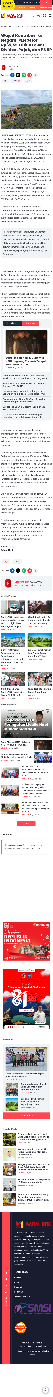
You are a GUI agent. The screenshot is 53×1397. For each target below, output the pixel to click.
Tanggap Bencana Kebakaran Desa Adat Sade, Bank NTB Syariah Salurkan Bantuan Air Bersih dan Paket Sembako (34, 1167)
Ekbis (11, 26)
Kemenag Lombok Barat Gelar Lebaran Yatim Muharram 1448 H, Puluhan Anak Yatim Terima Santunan (33, 1087)
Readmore (25, 1116)
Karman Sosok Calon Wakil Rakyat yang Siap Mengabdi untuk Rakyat (32, 1152)
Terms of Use (25, 1346)
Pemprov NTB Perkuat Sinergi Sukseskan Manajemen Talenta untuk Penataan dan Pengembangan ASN (33, 1197)
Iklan (6, 733)
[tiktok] (6, 1279)
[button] (20, 92)
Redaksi (22, 8)
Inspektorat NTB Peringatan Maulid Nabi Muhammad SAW (26, 725)
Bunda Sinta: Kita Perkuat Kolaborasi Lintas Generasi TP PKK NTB (25, 384)
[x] (18, 75)
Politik (21, 1158)
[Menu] (44, 15)
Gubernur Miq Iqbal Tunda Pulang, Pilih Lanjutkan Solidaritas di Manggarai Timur (24, 392)
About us (25, 1343)
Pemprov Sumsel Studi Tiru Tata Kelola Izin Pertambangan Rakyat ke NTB (24, 400)
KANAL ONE (36, 1351)
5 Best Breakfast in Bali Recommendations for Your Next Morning (39, 620)
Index (26, 823)
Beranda (4, 26)
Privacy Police (40, 1346)
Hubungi (32, 8)
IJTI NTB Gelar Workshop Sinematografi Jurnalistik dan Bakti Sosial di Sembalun (23, 416)
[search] (33, 16)
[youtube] (6, 1292)
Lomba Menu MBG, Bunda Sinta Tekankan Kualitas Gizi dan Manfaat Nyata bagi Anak (25, 377)
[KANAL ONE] (12, 15)
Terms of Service (45, 8)
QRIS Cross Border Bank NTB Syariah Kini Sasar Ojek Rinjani (12, 692)
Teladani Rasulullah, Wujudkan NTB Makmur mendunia (34, 1181)
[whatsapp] (24, 75)
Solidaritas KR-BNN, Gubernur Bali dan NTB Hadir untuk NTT (24, 408)
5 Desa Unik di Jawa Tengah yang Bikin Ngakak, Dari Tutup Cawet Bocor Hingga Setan (33, 1137)
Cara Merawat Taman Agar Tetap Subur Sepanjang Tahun (39, 653)
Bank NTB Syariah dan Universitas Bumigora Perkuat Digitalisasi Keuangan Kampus (12, 622)
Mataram (4, 760)
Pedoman (18, 1292)
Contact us (37, 1343)
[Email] (29, 75)
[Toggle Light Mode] (38, 15)
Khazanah (10, 1080)
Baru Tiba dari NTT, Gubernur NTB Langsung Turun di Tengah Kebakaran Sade (26, 361)
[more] (35, 75)
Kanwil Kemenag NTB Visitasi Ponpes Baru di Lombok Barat (25, 1075)
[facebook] (12, 75)
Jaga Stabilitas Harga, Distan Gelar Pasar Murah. (39, 692)
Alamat (17, 1282)
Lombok (30, 323)
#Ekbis (17, 561)
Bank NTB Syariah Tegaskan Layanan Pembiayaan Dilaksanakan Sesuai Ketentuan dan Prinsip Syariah (12, 657)
